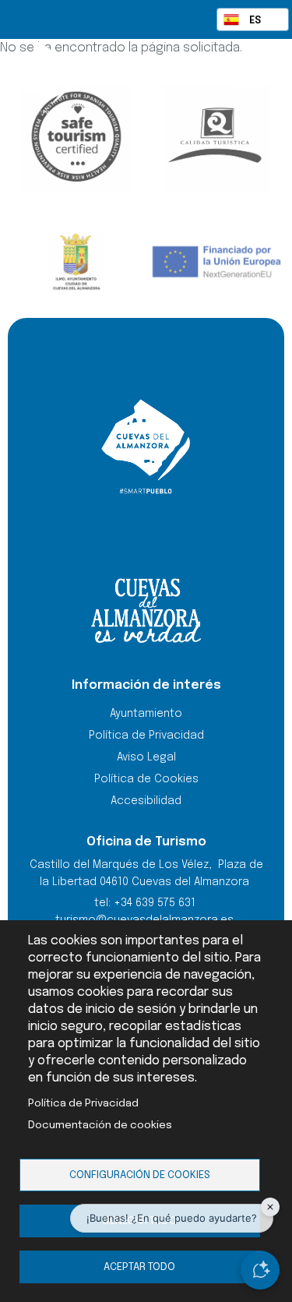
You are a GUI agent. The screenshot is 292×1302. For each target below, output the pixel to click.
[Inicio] (73, 78)
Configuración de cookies (139, 1175)
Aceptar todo (139, 1266)
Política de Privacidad (83, 1103)
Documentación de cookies (100, 1125)
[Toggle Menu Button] (247, 76)
